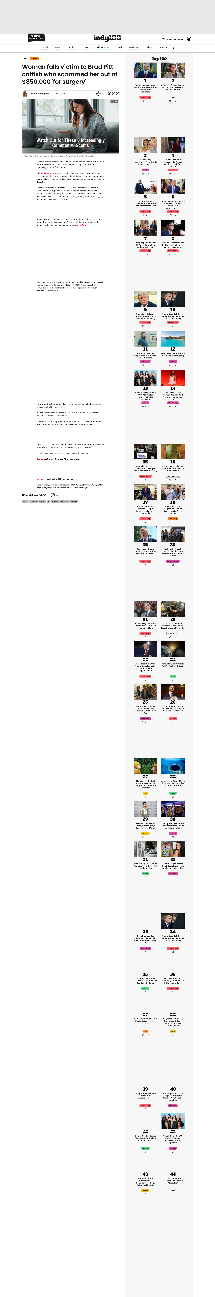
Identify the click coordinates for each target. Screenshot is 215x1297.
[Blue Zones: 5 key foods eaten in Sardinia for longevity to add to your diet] (173, 338)
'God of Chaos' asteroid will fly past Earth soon (173, 665)
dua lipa (173, 833)
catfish (42, 501)
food (145, 1031)
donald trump (145, 97)
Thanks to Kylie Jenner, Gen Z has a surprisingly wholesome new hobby (173, 866)
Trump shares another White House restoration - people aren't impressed (145, 88)
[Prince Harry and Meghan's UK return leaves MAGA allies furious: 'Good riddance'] (173, 491)
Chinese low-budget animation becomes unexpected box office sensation (145, 784)
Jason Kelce (145, 361)
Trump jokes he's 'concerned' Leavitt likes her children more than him (145, 204)
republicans (173, 170)
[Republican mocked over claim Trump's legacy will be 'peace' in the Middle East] (145, 534)
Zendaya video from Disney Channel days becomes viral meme (145, 825)
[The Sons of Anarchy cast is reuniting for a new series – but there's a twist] (173, 534)
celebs (74, 501)
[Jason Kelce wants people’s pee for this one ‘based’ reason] (145, 338)
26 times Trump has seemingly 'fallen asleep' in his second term (172, 980)
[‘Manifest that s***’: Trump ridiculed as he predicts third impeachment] (145, 649)
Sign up (40, 479)
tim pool (145, 1191)
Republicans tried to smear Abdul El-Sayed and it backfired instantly (145, 468)
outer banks (145, 719)
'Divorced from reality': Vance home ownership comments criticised (173, 708)
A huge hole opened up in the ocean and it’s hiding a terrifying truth (173, 783)
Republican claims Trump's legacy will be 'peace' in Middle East (145, 551)
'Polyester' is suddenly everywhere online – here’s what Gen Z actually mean (173, 1022)
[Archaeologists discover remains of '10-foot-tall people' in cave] (145, 848)
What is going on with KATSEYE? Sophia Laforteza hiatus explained (145, 396)
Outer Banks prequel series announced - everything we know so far (145, 709)
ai (48, 501)
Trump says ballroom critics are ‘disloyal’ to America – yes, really (145, 316)
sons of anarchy (172, 561)
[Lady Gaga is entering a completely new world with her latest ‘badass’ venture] (173, 1078)
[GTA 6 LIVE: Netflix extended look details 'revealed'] (173, 1163)
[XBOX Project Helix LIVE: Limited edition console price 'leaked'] (173, 451)
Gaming (71, 47)
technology (46, 173)
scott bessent (145, 634)
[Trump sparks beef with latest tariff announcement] (145, 1078)
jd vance (173, 719)
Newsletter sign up (174, 39)
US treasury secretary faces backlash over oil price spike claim (145, 625)
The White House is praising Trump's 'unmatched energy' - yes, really (145, 509)
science (145, 1263)
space (173, 676)
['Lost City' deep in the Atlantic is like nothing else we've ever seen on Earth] (145, 963)
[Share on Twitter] (113, 93)
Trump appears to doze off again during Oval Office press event (145, 245)
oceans (173, 793)
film (145, 793)
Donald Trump (145, 322)
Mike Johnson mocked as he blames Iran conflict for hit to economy (172, 245)
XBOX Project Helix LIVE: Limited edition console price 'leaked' (173, 468)
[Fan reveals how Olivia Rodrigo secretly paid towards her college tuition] (173, 377)
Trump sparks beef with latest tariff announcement (145, 1095)
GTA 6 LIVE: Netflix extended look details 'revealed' (173, 1180)
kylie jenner (173, 874)
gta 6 (173, 97)
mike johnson (173, 251)
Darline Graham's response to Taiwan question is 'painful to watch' (173, 163)
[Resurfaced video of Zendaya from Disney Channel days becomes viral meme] (145, 808)
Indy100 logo (107, 38)
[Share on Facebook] (109, 93)
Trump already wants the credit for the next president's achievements (173, 204)
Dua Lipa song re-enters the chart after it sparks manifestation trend (173, 825)
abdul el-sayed (145, 476)
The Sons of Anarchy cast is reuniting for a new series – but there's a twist (173, 552)
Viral (120, 47)
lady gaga (172, 1106)
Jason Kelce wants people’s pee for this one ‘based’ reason (145, 355)
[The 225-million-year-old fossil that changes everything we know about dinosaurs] (145, 1238)
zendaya (145, 833)
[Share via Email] (117, 93)
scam (25, 501)
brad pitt (34, 58)
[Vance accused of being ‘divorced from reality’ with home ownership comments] (173, 691)
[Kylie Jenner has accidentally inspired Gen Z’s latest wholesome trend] (173, 848)
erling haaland (145, 948)
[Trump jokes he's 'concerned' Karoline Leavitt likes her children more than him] (145, 186)
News (57, 47)
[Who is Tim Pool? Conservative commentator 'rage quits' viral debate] (145, 1163)
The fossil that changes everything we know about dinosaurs (145, 1255)
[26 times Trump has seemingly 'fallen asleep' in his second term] (173, 963)
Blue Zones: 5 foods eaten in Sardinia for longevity (173, 354)
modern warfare (172, 634)
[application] (70, 126)
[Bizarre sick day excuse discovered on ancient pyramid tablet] (145, 1121)
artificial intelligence (60, 501)
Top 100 (44, 47)
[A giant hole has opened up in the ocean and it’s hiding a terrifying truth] (173, 766)
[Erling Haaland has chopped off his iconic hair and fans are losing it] (145, 921)
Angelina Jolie (79, 225)
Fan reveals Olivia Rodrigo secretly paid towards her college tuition (173, 396)
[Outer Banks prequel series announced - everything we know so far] (145, 691)
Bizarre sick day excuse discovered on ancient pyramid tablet (145, 1138)
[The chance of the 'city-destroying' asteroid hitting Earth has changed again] (173, 1238)
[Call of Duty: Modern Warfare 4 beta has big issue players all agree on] (173, 608)
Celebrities (134, 47)
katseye (145, 403)
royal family (173, 519)
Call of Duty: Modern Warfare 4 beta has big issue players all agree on (173, 625)
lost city (145, 988)
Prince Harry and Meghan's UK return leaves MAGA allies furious (173, 509)
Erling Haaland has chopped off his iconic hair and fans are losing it (145, 939)
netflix (145, 170)
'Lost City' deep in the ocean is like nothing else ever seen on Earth (145, 980)
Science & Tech (103, 47)
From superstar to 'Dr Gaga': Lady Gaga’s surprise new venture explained (173, 1096)
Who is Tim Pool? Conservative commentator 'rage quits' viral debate (145, 1181)
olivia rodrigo (173, 403)
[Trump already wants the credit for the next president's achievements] (173, 186)
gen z (173, 1031)
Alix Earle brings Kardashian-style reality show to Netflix (145, 162)
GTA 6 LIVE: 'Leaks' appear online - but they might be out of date (173, 87)
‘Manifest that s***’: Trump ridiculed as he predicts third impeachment (145, 667)
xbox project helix (173, 476)
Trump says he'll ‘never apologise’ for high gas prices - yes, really (173, 316)
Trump (86, 47)
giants (145, 874)
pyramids (145, 1148)
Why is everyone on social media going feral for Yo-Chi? (145, 1021)
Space (173, 1263)
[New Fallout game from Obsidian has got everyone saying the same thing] (173, 1278)
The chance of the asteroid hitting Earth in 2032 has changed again (172, 1255)
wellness (173, 361)
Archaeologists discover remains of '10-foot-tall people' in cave (145, 866)
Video (149, 47)
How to (40, 459)
